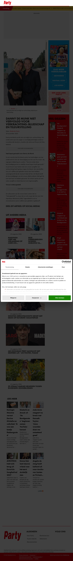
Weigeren (13, 298)
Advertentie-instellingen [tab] (45, 267)
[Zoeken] (67, 3)
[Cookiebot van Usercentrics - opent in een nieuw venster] (63, 262)
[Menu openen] (57, 3)
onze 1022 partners (12, 276)
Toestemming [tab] (9, 267)
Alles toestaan (59, 298)
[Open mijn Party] (63, 3)
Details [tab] (27, 267)
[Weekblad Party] (28, 3)
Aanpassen (35, 298)
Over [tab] (63, 267)
